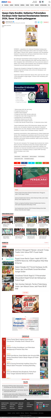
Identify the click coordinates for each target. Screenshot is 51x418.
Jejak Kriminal (30, 404)
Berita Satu (3, 408)
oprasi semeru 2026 (35, 10)
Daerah (11, 5)
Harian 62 (3, 406)
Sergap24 (20, 408)
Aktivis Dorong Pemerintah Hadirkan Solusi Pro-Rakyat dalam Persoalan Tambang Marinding (22, 364)
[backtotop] (25, 400)
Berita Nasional (13, 10)
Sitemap (22, 413)
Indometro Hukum (14, 403)
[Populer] (43, 2)
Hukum (27, 5)
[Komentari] (45, 163)
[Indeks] (40, 2)
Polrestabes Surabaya (44, 10)
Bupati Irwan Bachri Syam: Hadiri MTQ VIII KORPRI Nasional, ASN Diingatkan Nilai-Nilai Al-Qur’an (31, 260)
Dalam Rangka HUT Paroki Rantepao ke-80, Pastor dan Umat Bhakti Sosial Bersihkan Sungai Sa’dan (31, 269)
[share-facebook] (36, 22)
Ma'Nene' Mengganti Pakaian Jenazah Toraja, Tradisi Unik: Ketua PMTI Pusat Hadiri (32, 251)
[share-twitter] (39, 22)
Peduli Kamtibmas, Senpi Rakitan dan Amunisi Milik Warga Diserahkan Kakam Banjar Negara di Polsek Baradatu (23, 357)
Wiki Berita (20, 404)
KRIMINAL (22, 5)
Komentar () (46, 22)
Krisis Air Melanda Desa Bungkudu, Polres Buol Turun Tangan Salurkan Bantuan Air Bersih (21, 372)
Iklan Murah (41, 413)
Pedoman (27, 413)
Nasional (6, 5)
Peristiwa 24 (4, 404)
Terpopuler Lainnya (25, 379)
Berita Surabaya (20, 10)
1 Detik (28, 403)
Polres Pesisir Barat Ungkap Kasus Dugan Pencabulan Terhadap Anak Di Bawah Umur (20, 340)
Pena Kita (12, 406)
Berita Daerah (6, 10)
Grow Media (29, 406)
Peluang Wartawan (34, 413)
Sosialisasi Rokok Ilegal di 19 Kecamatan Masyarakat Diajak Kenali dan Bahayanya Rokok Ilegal (30, 278)
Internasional (43, 5)
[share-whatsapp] (41, 22)
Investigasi (12, 408)
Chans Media (12, 404)
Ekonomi (37, 5)
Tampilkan (46, 242)
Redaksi (9, 413)
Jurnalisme (20, 403)
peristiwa (17, 5)
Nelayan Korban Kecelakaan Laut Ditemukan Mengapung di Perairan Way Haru (21, 348)
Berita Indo (20, 406)
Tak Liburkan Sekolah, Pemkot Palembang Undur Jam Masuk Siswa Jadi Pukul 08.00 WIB (31, 286)
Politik (32, 5)
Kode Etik (18, 413)
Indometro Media (5, 403)
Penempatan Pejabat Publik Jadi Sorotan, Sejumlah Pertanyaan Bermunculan (16, 390)
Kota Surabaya (27, 10)
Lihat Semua (25, 292)
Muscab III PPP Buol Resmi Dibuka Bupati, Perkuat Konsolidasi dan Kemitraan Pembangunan (16, 386)
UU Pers (13, 413)
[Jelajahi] (49, 2)
